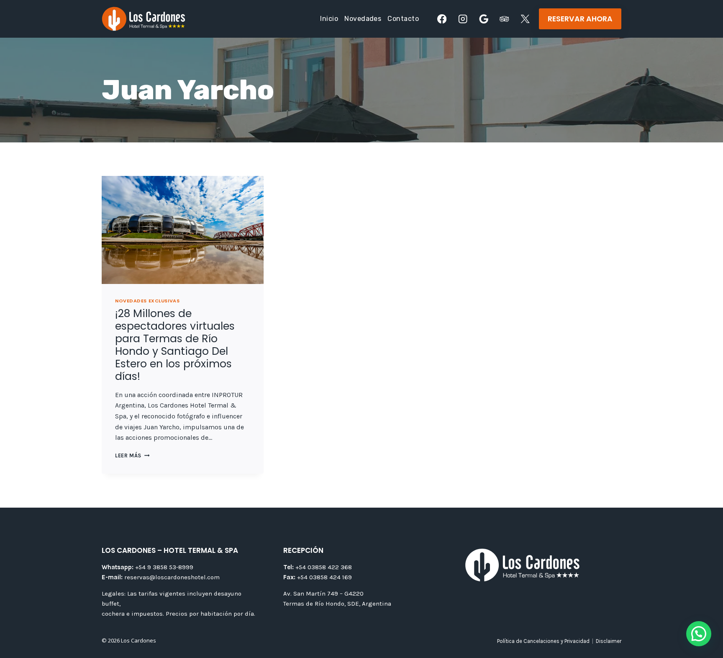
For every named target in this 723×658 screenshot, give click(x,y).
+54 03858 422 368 (317, 567)
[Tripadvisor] (504, 19)
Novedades (362, 19)
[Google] (483, 19)
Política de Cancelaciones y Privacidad (543, 641)
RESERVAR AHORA (580, 19)
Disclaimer (608, 641)
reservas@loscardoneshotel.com (161, 577)
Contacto (403, 19)
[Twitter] (525, 19)
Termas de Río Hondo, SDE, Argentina (337, 603)
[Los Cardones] (143, 19)
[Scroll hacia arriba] (703, 619)
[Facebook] (442, 19)
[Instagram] (463, 19)
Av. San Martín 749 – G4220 (323, 593)
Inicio (329, 19)
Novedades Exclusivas (147, 300)
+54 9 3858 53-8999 (147, 567)
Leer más (132, 455)
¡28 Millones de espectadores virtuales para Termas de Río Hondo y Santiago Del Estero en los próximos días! (175, 345)
